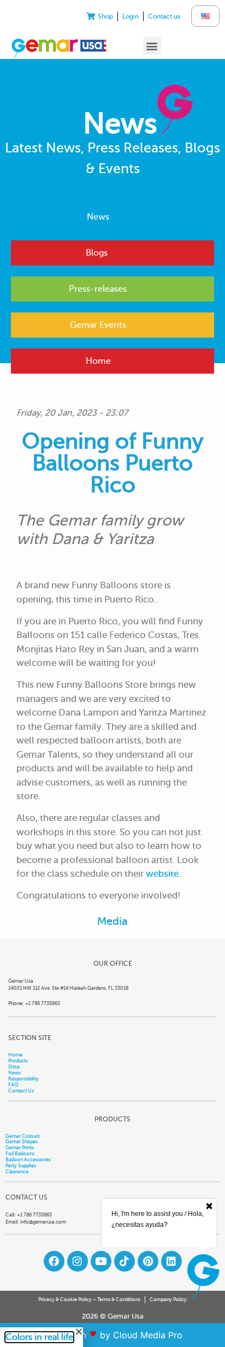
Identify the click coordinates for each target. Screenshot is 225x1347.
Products (18, 1061)
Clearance (16, 1171)
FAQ (13, 1085)
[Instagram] (77, 1261)
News (98, 217)
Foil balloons (19, 1153)
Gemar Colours (22, 1136)
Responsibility (23, 1079)
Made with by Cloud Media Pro (112, 1335)
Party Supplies (20, 1165)
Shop (14, 1067)
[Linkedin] (171, 1261)
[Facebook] (54, 1261)
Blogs (97, 253)
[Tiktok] (124, 1261)
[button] (152, 46)
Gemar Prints (19, 1147)
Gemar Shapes (21, 1141)
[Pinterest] (148, 1261)
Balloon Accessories (28, 1159)
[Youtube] (101, 1261)
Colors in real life (39, 1337)
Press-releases (98, 289)
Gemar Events (98, 325)
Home (98, 361)
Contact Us (21, 1091)
